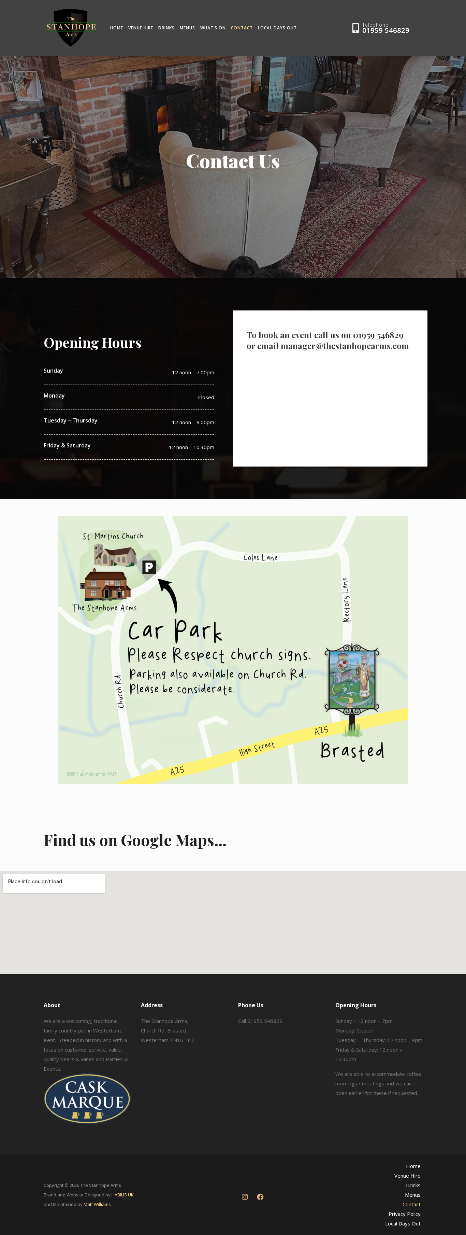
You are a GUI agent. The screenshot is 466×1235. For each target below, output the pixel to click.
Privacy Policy (405, 1213)
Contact (242, 28)
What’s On (213, 28)
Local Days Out (277, 28)
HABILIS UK (123, 1195)
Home (116, 28)
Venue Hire (140, 28)
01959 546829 (385, 30)
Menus (187, 28)
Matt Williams (97, 1204)
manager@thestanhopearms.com (345, 345)
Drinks (166, 28)
